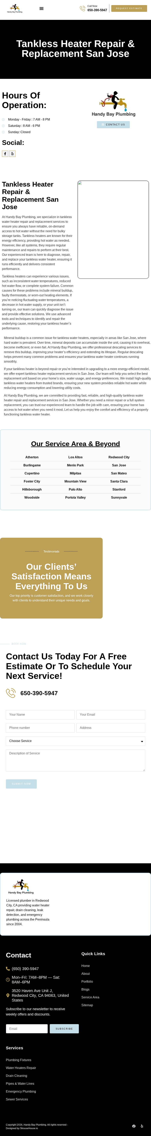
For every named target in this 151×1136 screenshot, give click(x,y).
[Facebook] (134, 1126)
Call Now (92, 6)
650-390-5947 (97, 10)
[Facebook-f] (5, 154)
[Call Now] (82, 8)
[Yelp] (12, 154)
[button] (41, 8)
